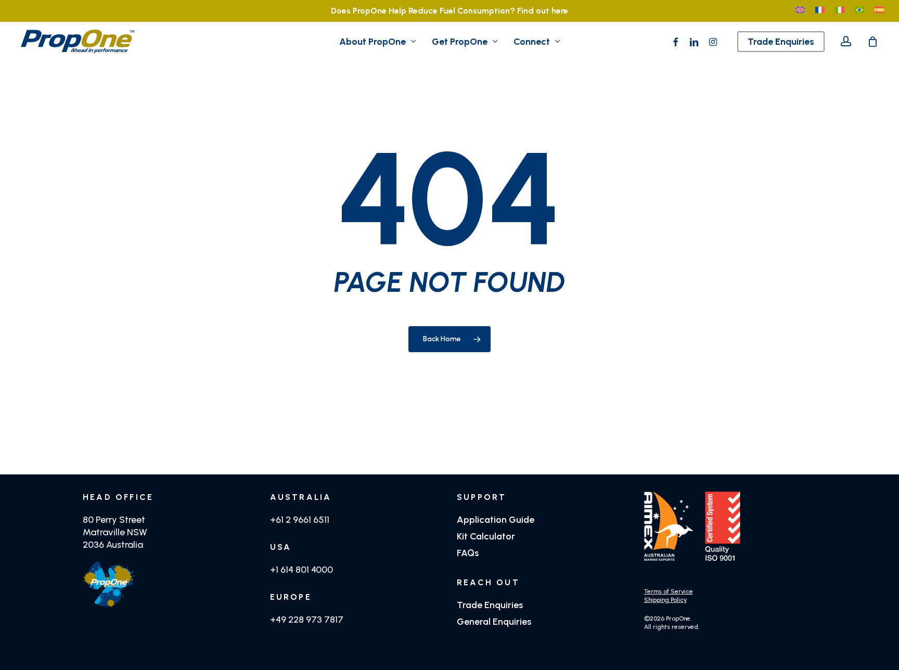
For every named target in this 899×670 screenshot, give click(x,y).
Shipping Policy (665, 599)
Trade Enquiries (490, 605)
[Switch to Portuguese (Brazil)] (859, 11)
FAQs (468, 553)
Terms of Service (668, 591)
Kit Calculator (486, 536)
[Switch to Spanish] (879, 11)
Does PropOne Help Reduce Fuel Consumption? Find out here (449, 11)
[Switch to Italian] (839, 11)
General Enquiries (494, 621)
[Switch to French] (820, 11)
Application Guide (495, 519)
